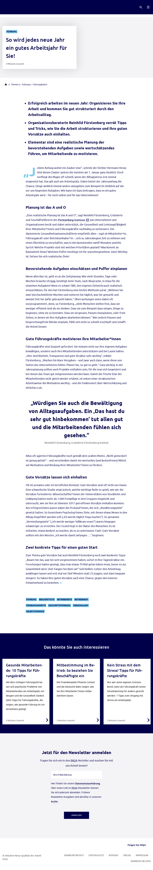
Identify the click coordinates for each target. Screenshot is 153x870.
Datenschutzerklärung (87, 783)
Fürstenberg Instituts (71, 219)
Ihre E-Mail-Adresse (62, 770)
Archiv (54, 801)
